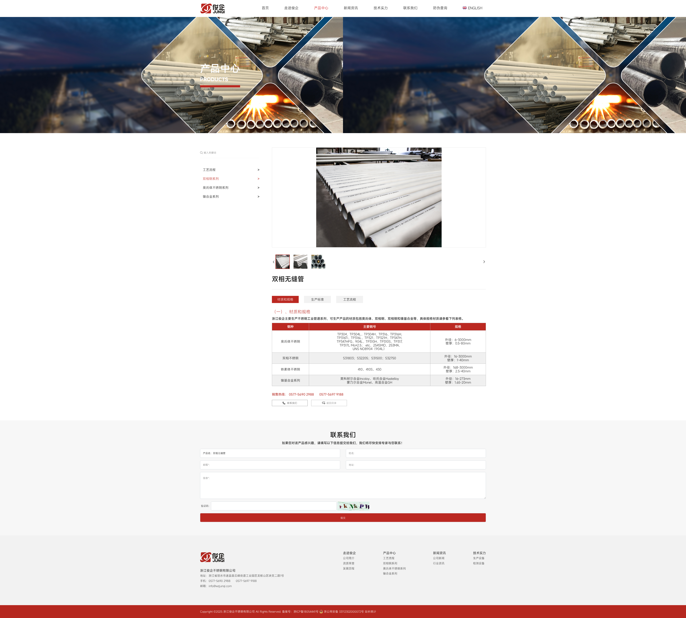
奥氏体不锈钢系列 (215, 187)
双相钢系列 (211, 179)
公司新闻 (438, 558)
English (475, 8)
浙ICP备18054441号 (306, 612)
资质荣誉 (348, 563)
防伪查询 (440, 8)
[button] (273, 262)
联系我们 (410, 8)
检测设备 (478, 563)
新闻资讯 (351, 8)
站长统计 (370, 612)
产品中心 (321, 8)
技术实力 (381, 8)
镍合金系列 (211, 196)
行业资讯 (438, 563)
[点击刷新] (353, 506)
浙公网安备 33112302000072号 (344, 611)
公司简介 (348, 558)
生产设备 (478, 558)
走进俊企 (291, 8)
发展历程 (348, 568)
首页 (265, 8)
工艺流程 (209, 170)
